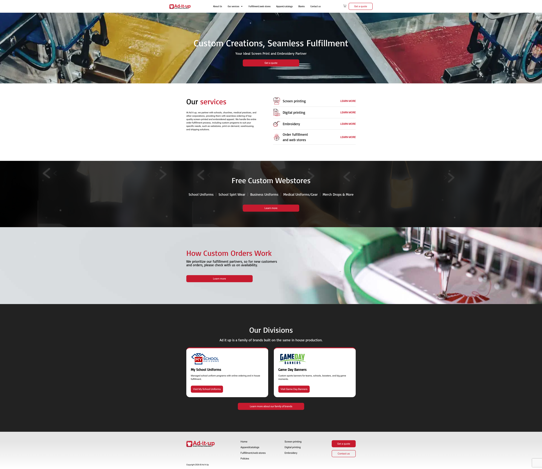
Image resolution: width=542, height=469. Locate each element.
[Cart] (344, 5)
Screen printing (293, 441)
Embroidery (291, 453)
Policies (245, 458)
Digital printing (293, 447)
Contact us (315, 6)
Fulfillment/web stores (260, 6)
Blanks (301, 6)
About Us (217, 6)
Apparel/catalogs (284, 6)
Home (244, 441)
